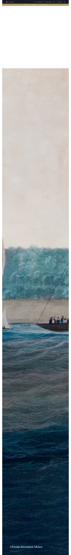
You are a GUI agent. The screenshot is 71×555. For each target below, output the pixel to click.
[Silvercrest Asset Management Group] (10, 2)
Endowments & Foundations (43, 4)
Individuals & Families (27, 4)
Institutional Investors (34, 4)
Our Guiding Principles (14, 551)
